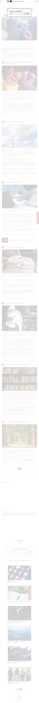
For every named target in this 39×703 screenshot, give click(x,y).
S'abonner (27, 13)
